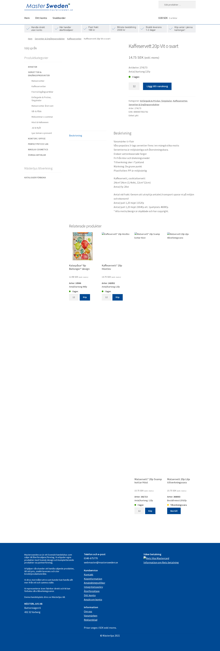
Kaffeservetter (74, 38)
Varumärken (90, 615)
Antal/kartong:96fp (79, 278)
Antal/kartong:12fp (112, 278)
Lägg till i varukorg (157, 86)
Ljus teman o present (42, 133)
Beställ (173, 510)
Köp (85, 297)
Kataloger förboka (35, 177)
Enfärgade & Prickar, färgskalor (156, 100)
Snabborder (59, 17)
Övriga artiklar (37, 154)
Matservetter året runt (42, 105)
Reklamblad (90, 619)
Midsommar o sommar (42, 116)
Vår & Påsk (37, 111)
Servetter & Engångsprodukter (50, 38)
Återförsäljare (92, 591)
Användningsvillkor (94, 582)
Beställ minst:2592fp (178, 496)
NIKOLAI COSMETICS (38, 149)
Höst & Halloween (40, 122)
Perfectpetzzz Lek (38, 144)
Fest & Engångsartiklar (42, 91)
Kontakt (88, 574)
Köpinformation (93, 578)
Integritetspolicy (93, 587)
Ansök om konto (93, 599)
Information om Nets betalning (161, 562)
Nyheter (32, 66)
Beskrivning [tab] (75, 135)
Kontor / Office (36, 138)
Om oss (88, 611)
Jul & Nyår (36, 127)
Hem (27, 17)
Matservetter (38, 80)
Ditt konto (41, 17)
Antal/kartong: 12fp (148, 492)
